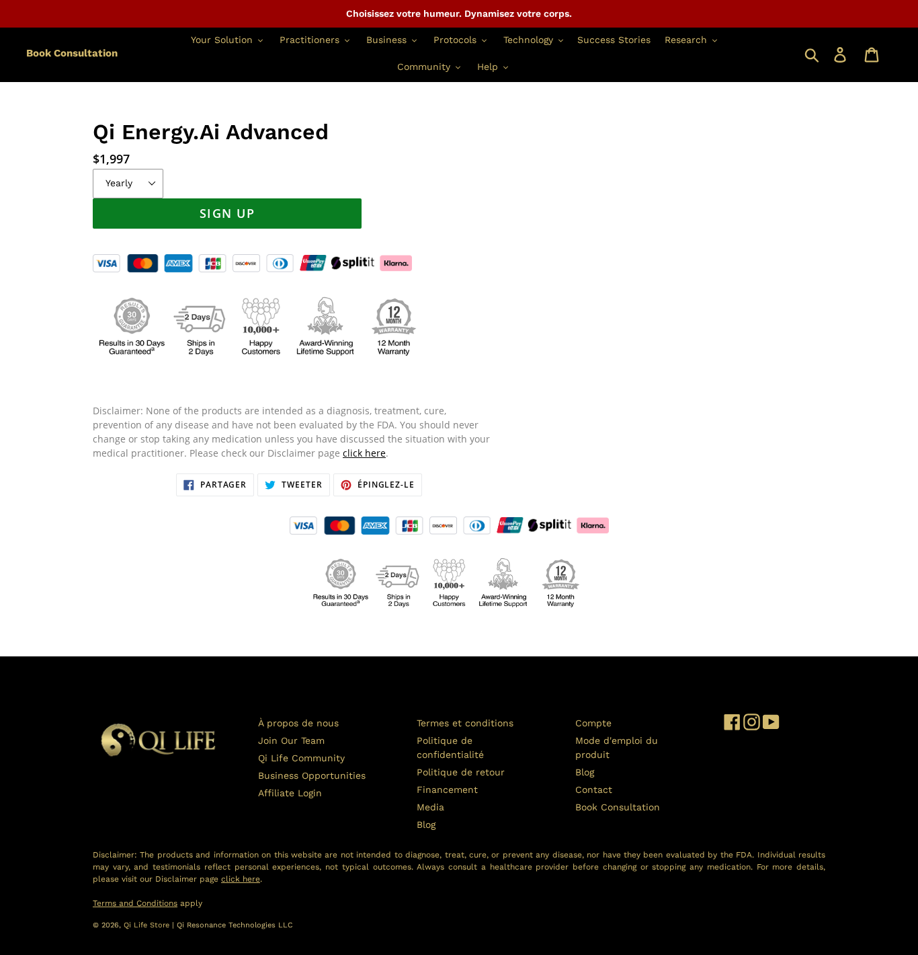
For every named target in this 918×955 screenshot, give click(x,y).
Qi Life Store (148, 925)
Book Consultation (72, 53)
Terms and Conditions (135, 903)
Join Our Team (291, 740)
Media (430, 807)
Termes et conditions (465, 723)
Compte (593, 723)
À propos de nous (298, 723)
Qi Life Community (301, 758)
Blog (426, 824)
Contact (593, 789)
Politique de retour (461, 772)
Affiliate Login (290, 793)
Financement (447, 789)
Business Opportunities (312, 775)
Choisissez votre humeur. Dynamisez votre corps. (459, 13)
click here (364, 453)
